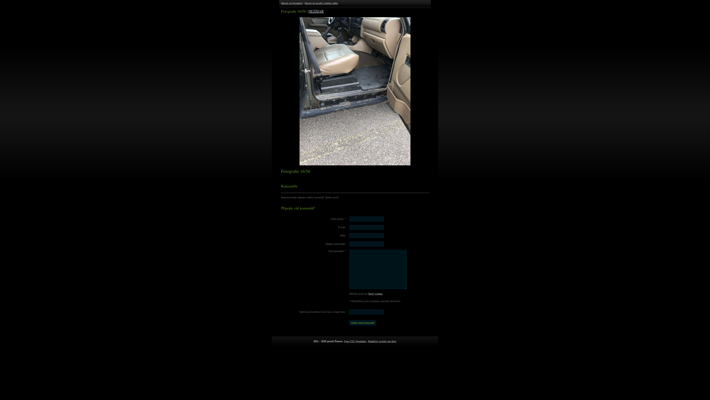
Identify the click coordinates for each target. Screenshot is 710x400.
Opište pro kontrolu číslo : (323, 312)
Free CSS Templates (355, 341)
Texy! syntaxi (375, 293)
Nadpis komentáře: (336, 244)
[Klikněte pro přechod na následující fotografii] (313, 91)
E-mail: (342, 227)
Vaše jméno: (338, 219)
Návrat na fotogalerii (291, 3)
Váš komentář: (337, 251)
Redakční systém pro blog (382, 341)
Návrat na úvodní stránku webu (321, 3)
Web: (343, 235)
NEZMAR (316, 11)
